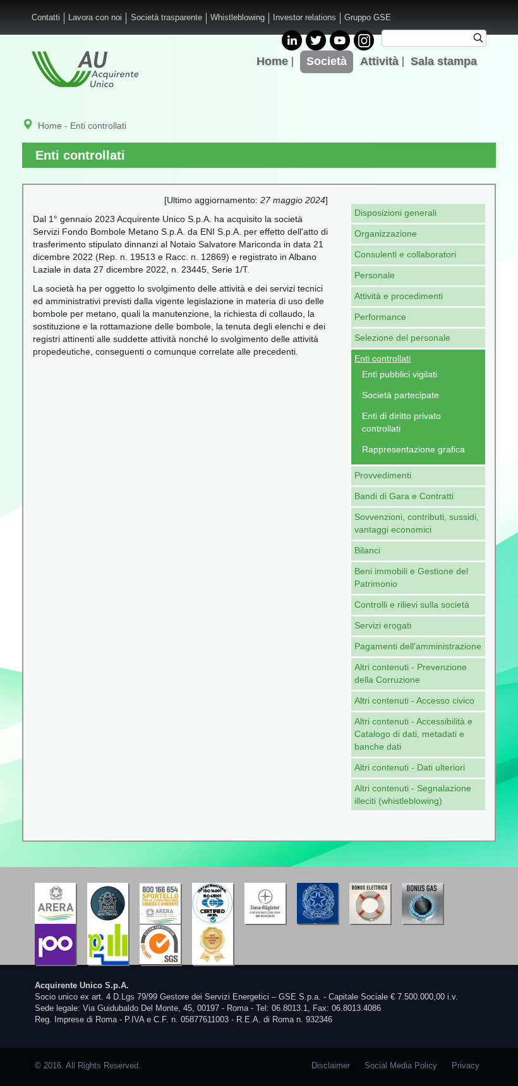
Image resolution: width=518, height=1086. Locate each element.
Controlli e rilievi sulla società (411, 604)
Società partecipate (400, 395)
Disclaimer (330, 1065)
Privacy (465, 1065)
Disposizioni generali (395, 213)
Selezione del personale (402, 338)
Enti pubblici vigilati (399, 374)
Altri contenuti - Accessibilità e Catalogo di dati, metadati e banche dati (413, 734)
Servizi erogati (382, 625)
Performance (380, 317)
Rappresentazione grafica (413, 449)
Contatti (46, 17)
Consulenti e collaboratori (405, 254)
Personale (374, 275)
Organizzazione (385, 233)
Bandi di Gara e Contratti (404, 496)
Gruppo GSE (367, 17)
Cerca (482, 40)
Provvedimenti (382, 475)
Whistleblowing (237, 17)
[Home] (85, 69)
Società (326, 61)
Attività (379, 61)
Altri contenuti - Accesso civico (414, 700)
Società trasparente (166, 17)
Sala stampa (444, 61)
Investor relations (304, 17)
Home (272, 61)
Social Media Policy (400, 1065)
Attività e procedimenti (398, 296)
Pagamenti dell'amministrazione (417, 646)
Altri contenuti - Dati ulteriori (409, 767)
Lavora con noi (95, 17)
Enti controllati (382, 358)
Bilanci (367, 550)
